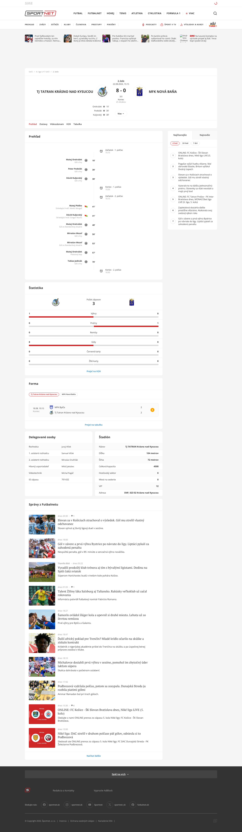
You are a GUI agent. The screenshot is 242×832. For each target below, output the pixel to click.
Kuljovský (97, 114)
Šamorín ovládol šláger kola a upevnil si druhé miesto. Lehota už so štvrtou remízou (102, 616)
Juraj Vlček (66, 446)
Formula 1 (173, 13)
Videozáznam (57, 124)
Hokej (110, 13)
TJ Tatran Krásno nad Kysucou (65, 91)
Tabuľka (77, 124)
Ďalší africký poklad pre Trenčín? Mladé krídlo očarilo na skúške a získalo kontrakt (101, 640)
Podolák (98, 110)
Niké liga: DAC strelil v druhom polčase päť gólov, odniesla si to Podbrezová (99, 735)
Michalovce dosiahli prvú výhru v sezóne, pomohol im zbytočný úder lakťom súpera (103, 664)
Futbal (78, 13)
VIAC (191, 13)
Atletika (137, 13)
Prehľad (33, 124)
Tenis (123, 13)
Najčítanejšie (180, 134)
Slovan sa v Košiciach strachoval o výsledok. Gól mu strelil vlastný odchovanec (101, 522)
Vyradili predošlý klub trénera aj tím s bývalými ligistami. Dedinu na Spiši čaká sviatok (102, 569)
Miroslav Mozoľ (74, 233)
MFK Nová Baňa (163, 91)
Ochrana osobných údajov (82, 820)
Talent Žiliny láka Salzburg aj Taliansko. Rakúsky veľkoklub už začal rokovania (102, 593)
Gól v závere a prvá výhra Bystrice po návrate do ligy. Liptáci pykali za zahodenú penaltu (103, 545)
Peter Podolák (75, 168)
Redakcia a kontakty (63, 790)
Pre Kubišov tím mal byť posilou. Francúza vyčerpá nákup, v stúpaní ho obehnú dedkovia (125, 38)
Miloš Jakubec (68, 466)
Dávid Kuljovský (74, 178)
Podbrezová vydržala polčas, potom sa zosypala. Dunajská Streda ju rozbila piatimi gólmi (102, 687)
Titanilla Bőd (64, 563)
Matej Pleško (75, 205)
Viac (120, 113)
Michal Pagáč (68, 473)
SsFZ (31, 72)
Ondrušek (97, 106)
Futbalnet (95, 13)
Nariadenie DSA (105, 820)
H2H (68, 124)
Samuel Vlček (68, 453)
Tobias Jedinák (75, 261)
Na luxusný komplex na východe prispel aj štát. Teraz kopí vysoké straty (203, 38)
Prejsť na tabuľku (93, 424)
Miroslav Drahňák (70, 459)
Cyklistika (154, 13)
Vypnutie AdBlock (103, 790)
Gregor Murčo (76, 217)
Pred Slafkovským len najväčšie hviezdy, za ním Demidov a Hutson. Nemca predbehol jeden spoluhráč (47, 38)
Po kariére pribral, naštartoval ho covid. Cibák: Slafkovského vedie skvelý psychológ (163, 38)
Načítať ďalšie (94, 755)
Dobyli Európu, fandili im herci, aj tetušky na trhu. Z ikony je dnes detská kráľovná (87, 38)
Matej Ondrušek (74, 159)
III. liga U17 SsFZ (42, 72)
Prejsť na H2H (94, 371)
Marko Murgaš (76, 208)
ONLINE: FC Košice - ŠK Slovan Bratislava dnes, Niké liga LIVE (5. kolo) (101, 711)
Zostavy (43, 124)
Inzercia (62, 820)
